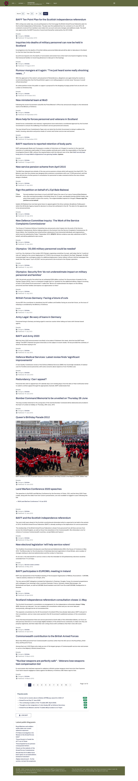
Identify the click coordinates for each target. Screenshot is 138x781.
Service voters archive (32, 564)
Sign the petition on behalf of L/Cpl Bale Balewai (42, 190)
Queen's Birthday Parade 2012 (33, 417)
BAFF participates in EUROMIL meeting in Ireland (43, 571)
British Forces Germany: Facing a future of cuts (42, 298)
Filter (45, 13)
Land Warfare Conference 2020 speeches (39, 489)
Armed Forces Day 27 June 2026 (29, 700)
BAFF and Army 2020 (27, 336)
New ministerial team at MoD (31, 100)
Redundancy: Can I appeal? (31, 379)
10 (66, 685)
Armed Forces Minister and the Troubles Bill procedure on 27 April (40, 707)
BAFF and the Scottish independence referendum (43, 518)
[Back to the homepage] (6, 3)
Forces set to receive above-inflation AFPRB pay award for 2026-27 (41, 698)
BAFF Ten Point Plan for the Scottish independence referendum (51, 19)
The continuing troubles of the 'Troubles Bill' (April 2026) (37, 703)
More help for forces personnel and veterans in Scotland (47, 119)
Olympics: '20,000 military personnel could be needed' (46, 248)
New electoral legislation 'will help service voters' (43, 544)
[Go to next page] (70, 685)
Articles (27, 36)
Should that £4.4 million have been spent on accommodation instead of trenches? (26, 754)
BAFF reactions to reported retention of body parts (44, 143)
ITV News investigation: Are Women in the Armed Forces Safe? (25, 735)
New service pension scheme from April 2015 (41, 166)
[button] (114, 3)
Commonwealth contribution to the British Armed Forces (47, 636)
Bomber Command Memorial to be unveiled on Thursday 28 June (52, 398)
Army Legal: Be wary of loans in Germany (38, 317)
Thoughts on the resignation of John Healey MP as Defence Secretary (42, 705)
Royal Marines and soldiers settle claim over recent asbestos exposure (24, 728)
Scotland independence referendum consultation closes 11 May (51, 599)
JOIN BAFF (24, 715)
